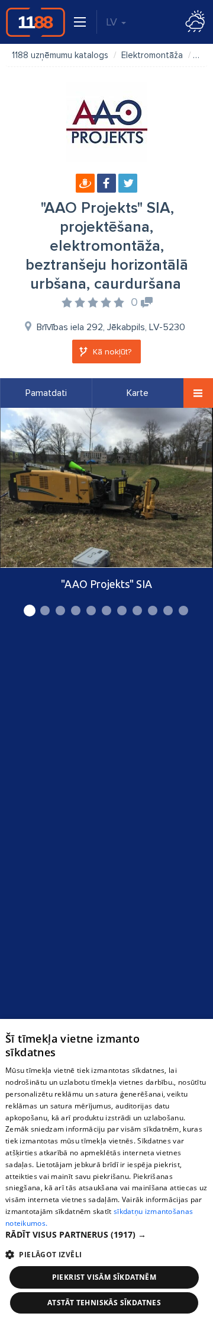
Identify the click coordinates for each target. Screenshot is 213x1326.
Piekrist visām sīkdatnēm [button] (104, 1277)
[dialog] (106, 1172)
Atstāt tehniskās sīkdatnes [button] (104, 1303)
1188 (35, 22)
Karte (138, 393)
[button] (106, 1234)
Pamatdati (46, 393)
